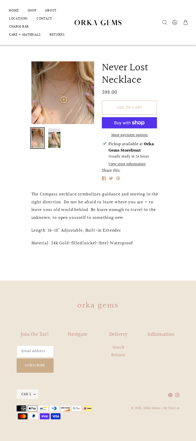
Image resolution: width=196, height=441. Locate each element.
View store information (126, 164)
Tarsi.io (173, 408)
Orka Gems (98, 305)
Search (118, 347)
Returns (118, 355)
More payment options (129, 135)
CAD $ (26, 394)
